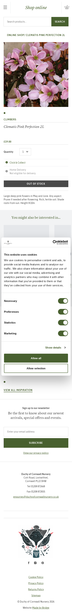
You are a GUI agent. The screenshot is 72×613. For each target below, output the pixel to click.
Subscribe (36, 442)
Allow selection (36, 368)
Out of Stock (36, 183)
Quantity (8, 151)
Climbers (10, 119)
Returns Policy (36, 589)
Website (36, 607)
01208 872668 (38, 486)
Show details (53, 347)
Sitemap (36, 595)
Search (60, 21)
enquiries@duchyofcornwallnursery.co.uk (36, 496)
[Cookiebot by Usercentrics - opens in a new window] (52, 242)
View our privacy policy (36, 453)
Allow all (36, 358)
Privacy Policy (36, 583)
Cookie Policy (35, 577)
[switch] (63, 311)
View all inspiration (18, 390)
